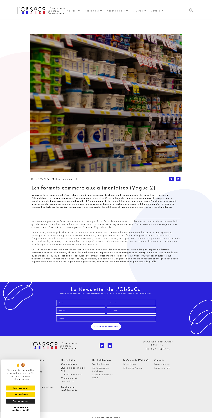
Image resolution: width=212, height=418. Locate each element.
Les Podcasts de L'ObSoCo (100, 369)
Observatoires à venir (66, 179)
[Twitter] (102, 345)
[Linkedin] (110, 345)
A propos (72, 10)
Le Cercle (138, 10)
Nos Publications (101, 364)
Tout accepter (21, 388)
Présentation (129, 364)
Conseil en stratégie (71, 374)
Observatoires (69, 364)
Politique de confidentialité (69, 389)
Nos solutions (91, 10)
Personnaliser (20, 401)
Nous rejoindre (162, 368)
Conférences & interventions (69, 379)
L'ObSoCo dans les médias (102, 376)
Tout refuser (21, 394)
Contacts (155, 10)
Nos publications (116, 10)
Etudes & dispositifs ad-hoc (73, 369)
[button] (171, 179)
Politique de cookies (41, 387)
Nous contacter (162, 364)
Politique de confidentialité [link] (20, 409)
